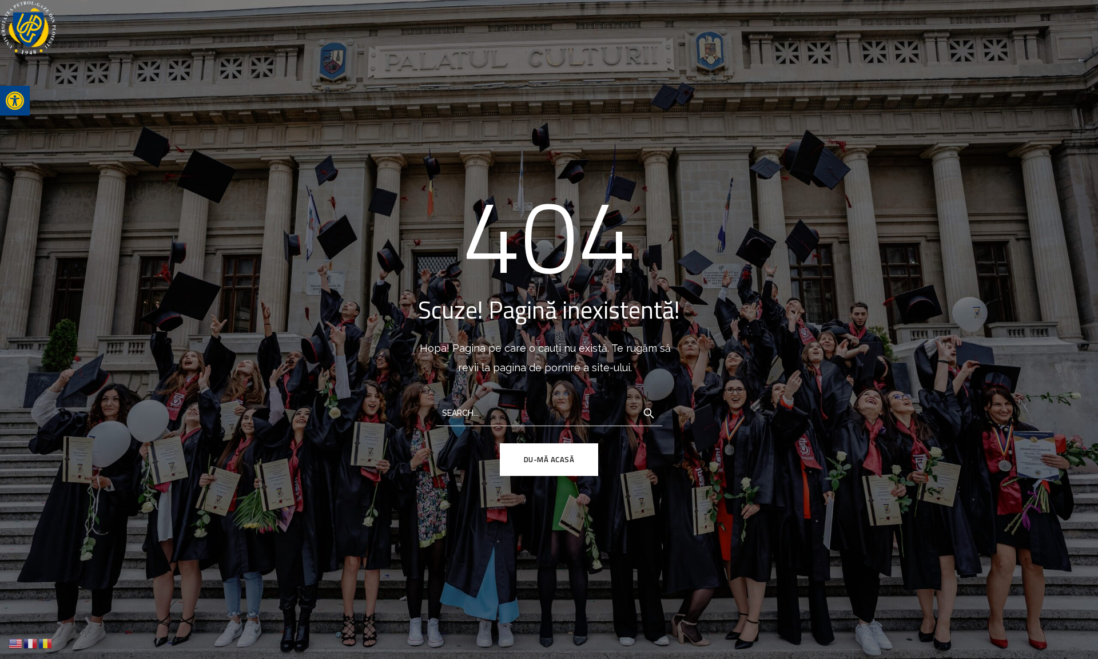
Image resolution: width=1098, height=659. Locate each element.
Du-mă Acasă (549, 459)
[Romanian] (45, 642)
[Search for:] (549, 412)
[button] (15, 101)
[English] (16, 642)
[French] (30, 642)
